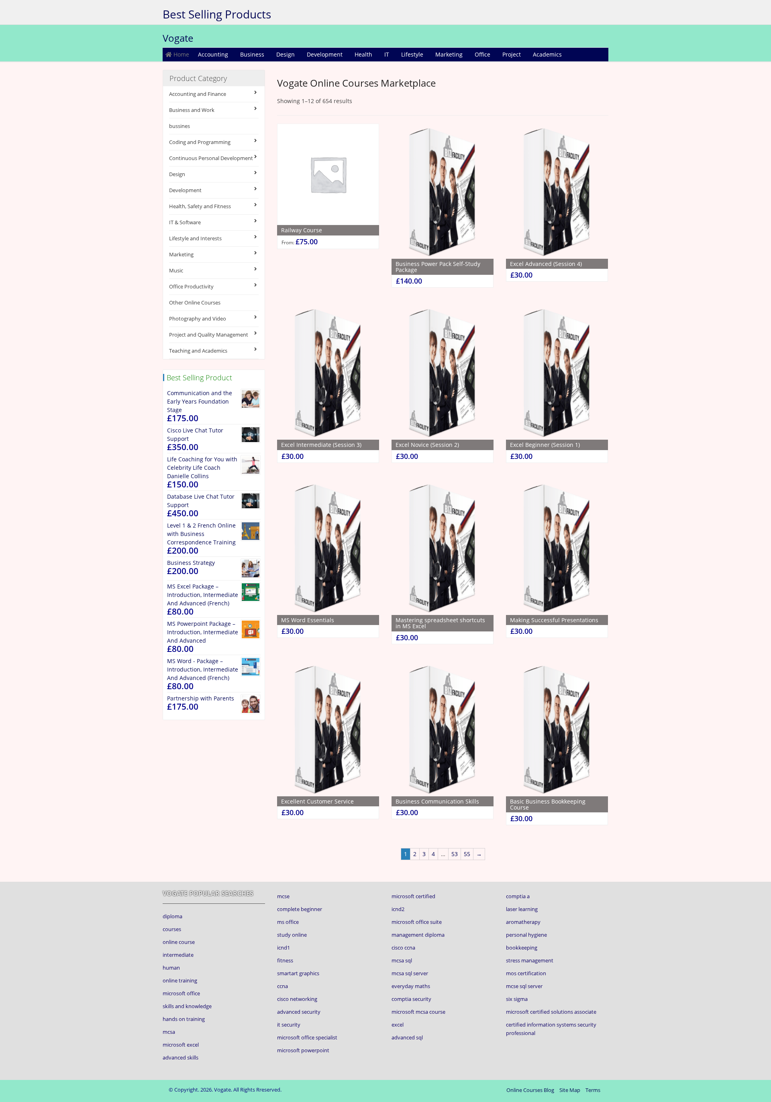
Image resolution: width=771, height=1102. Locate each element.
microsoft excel (181, 1044)
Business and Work (191, 110)
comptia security (411, 999)
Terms (592, 1090)
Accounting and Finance (197, 93)
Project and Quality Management (208, 334)
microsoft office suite (417, 921)
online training (180, 980)
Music (176, 270)
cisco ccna (403, 947)
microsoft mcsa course (418, 1011)
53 (454, 854)
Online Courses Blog (530, 1090)
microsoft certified (413, 896)
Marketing (449, 54)
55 (467, 854)
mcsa (169, 1031)
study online (292, 934)
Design (285, 54)
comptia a (518, 896)
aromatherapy (523, 921)
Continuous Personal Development (211, 158)
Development (325, 54)
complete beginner (299, 909)
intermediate (178, 954)
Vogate (178, 38)
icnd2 (398, 909)
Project (511, 54)
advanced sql (407, 1037)
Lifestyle (412, 54)
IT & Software (185, 222)
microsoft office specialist (307, 1037)
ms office (288, 921)
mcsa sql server (410, 973)
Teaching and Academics (198, 350)
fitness (285, 960)
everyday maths (411, 986)
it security (288, 1024)
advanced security (298, 1011)
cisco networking (297, 999)
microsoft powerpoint (303, 1050)
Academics (547, 54)
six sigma (517, 999)
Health (363, 54)
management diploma (418, 934)
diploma (172, 916)
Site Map (569, 1090)
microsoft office (181, 993)
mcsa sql (402, 960)
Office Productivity (191, 286)
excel (398, 1024)
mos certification (526, 973)
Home (180, 54)
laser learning (522, 909)
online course (179, 942)
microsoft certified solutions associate (551, 1011)
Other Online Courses (194, 302)
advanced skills (180, 1057)
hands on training (184, 1019)
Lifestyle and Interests (195, 238)
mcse (283, 896)
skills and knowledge (187, 1006)
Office (482, 54)
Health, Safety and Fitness (200, 206)
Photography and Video (197, 318)
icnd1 (283, 947)
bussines (179, 126)
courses (172, 929)
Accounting (213, 54)
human (171, 967)
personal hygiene (526, 934)
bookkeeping (521, 947)
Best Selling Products (217, 14)
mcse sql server (524, 986)
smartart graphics (298, 973)
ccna (282, 986)
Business (252, 54)
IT (386, 54)
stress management (529, 960)
